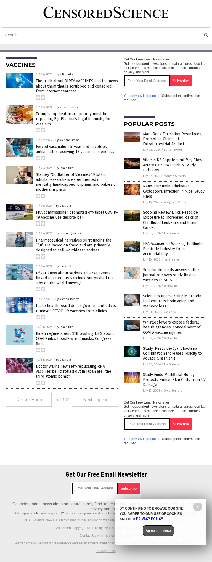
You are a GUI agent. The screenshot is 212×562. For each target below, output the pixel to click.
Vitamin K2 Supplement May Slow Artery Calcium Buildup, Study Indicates (172, 165)
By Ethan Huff (64, 168)
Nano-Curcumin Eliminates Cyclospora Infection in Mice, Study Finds (174, 191)
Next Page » (95, 399)
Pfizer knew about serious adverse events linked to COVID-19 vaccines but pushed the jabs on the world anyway (75, 278)
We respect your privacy (77, 513)
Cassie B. (170, 312)
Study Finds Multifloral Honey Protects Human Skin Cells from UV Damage (174, 379)
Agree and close (158, 530)
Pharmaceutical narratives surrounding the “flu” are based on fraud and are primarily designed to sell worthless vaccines (74, 245)
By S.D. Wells (64, 74)
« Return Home (29, 399)
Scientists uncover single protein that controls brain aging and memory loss (172, 301)
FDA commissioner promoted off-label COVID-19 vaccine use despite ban (77, 215)
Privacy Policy (106, 551)
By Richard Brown (67, 140)
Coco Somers (172, 391)
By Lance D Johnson (69, 233)
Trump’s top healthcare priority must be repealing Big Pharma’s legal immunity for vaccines (73, 119)
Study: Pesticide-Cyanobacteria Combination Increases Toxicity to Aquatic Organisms (172, 353)
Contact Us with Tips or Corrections (106, 535)
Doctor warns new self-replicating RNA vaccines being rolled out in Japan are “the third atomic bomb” (73, 371)
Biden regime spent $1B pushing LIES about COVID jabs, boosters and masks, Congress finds (75, 338)
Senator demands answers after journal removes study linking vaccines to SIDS (171, 274)
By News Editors (67, 107)
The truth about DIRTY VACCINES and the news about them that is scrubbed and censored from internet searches (77, 86)
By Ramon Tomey (67, 299)
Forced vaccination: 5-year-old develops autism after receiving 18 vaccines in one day (75, 149)
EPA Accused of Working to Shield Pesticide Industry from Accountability (173, 248)
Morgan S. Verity (175, 176)
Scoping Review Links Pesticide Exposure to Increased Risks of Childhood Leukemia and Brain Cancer (170, 220)
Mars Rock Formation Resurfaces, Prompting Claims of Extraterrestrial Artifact (172, 139)
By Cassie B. (64, 206)
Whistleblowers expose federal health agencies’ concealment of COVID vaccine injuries (171, 327)
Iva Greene (171, 233)
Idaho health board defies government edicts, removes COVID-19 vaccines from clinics (76, 308)
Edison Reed (173, 150)
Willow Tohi (171, 286)
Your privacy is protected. (142, 96)
